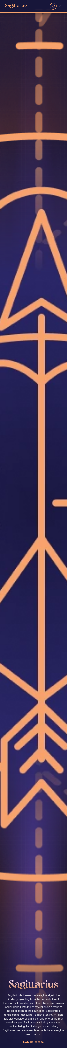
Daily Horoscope (33, 1041)
